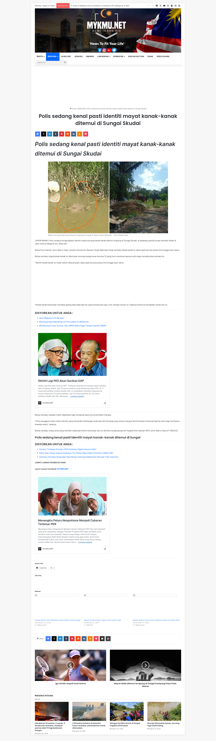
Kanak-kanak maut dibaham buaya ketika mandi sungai (57, 620)
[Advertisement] (108, 86)
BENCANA (52, 56)
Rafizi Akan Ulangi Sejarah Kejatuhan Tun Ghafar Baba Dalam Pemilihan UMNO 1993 (76, 453)
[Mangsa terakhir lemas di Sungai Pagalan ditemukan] (127, 711)
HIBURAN (90, 56)
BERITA (40, 56)
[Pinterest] (61, 134)
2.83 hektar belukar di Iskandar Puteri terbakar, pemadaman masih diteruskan (88, 725)
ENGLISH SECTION (136, 56)
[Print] (108, 638)
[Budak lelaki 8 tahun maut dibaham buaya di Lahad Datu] (156, 606)
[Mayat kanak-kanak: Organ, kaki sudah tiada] (107, 606)
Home (73, 109)
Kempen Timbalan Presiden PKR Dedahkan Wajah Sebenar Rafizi (67, 449)
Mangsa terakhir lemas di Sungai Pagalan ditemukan (125, 724)
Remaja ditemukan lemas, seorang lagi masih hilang (163, 724)
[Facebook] (37, 134)
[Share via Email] (102, 638)
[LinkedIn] (49, 134)
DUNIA (150, 56)
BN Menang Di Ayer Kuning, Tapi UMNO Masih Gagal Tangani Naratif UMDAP (72, 325)
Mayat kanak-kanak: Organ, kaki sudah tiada (102, 620)
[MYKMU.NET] (108, 30)
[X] (43, 134)
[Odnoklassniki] (79, 134)
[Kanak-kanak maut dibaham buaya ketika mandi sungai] (58, 606)
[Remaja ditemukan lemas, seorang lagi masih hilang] (164, 711)
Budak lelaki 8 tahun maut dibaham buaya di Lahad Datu (156, 620)
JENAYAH (78, 56)
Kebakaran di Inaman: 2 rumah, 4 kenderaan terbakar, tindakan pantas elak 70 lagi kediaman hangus (50, 727)
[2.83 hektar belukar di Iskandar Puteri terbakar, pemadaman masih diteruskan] (89, 711)
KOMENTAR (118, 56)
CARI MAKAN (102, 56)
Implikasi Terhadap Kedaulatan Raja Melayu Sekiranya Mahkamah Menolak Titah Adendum (78, 457)
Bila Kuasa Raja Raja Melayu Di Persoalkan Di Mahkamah (64, 322)
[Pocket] (85, 134)
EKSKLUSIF (66, 56)
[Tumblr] (55, 134)
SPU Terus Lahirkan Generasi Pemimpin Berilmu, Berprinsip (93, 6)
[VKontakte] (73, 134)
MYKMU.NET (63, 469)
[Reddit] (67, 134)
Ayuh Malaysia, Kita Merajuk (51, 318)
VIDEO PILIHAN (162, 56)
